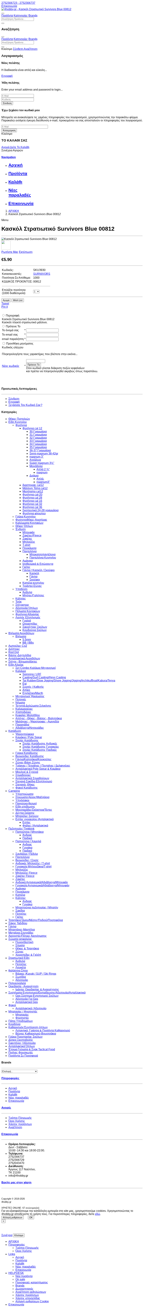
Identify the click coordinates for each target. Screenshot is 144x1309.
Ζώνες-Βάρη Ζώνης (27, 762)
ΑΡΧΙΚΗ (13, 1241)
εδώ (97, 1213)
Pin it (4, 306)
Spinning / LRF (31, 674)
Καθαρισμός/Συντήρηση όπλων (28, 1027)
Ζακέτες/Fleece (31, 535)
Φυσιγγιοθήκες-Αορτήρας (31, 519)
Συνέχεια (6, 1235)
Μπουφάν (28, 532)
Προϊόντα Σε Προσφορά (23, 1055)
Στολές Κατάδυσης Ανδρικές (39, 743)
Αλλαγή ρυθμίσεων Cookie (32, 1301)
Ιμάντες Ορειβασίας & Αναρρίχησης (37, 989)
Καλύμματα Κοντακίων (29, 522)
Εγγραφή (7, 75)
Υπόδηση (21, 589)
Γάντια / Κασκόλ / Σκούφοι (38, 570)
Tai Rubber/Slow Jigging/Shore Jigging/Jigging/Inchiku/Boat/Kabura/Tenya (68, 680)
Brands (32, 15)
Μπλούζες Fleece (26, 872)
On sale (20, 1279)
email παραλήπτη (13, 338)
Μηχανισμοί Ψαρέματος (29, 696)
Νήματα (20, 702)
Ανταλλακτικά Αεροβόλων (24, 658)
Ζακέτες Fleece (24, 875)
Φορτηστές (22, 1017)
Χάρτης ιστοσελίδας (27, 1298)
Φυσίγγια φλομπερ (34, 513)
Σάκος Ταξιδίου (17, 923)
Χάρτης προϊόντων (20, 1124)
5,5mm (26, 639)
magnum (42, 472)
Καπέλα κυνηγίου (33, 582)
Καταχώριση (9, 130)
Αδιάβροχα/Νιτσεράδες (29, 727)
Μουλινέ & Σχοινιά (26, 771)
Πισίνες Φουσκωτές (20, 1052)
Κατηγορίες (21, 15)
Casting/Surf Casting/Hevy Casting (44, 677)
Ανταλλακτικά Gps (26, 1002)
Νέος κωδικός (10, 365)
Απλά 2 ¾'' (43, 469)
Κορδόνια (14, 1024)
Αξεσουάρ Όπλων (26, 608)
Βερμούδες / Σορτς (27, 860)
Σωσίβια (20, 976)
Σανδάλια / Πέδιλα (26, 853)
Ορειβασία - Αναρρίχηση (23, 986)
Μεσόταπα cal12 (32, 491)
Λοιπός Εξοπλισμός (27, 617)
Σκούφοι (35, 579)
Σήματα (20, 945)
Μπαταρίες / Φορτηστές (22, 1011)
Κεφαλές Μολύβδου (27, 715)
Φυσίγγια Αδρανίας (27, 614)
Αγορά (5, 147)
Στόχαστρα (22, 604)
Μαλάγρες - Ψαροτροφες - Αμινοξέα (37, 721)
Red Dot (13, 652)
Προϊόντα (7, 15)
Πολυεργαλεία (17, 983)
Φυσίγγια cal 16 (32, 500)
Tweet (5, 303)
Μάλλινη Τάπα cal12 (35, 488)
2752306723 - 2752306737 (18, 2)
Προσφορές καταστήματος (31, 1282)
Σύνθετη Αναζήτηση (25, 48)
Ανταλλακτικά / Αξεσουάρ (30, 1008)
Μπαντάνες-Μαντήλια (21, 929)
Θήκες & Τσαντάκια (27, 948)
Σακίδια (20, 910)
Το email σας (10, 334)
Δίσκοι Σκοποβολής (20, 1039)
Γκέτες (26, 567)
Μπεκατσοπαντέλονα (42, 554)
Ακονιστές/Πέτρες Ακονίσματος (27, 935)
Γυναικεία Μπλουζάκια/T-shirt (33, 866)
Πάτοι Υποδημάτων (20, 1020)
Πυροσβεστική (24, 942)
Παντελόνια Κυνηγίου (43, 557)
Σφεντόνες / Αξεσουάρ (22, 1043)
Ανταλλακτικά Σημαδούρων (32, 778)
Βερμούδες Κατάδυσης (29, 756)
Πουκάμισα (29, 548)
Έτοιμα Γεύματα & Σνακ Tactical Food (31, 1049)
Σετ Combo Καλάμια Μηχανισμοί (35, 667)
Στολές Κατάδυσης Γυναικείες (40, 746)
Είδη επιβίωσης (25, 806)
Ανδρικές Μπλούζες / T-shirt (32, 863)
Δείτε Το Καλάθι (19, 147)
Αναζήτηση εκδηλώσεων (30, 1291)
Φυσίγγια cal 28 (32, 497)
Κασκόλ (34, 573)
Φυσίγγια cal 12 (32, 428)
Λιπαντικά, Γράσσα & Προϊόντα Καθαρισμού (42, 1030)
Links (11, 1254)
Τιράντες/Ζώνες (32, 585)
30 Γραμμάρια (38, 431)
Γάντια (33, 576)
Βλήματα (20, 636)
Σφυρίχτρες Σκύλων (34, 626)
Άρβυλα (27, 592)
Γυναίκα (27, 847)
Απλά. (40, 478)
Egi (24, 683)
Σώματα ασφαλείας (20, 939)
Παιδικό (27, 850)
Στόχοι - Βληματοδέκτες (22, 661)
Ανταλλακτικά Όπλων (21, 1046)
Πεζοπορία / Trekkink (21, 828)
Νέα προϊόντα (23, 1276)
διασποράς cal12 (33, 485)
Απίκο (26, 689)
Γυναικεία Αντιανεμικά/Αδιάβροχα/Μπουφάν (42, 885)
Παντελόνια (29, 551)
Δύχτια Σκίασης (25, 812)
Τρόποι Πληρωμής (20, 1117)
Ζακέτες (27, 538)
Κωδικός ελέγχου (12, 347)
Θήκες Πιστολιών (19, 418)
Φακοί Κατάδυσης (26, 787)
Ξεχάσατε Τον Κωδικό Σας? (25, 405)
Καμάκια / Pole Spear (28, 737)
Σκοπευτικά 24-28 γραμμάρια (40, 510)
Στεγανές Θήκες (25, 784)
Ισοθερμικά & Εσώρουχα (37, 563)
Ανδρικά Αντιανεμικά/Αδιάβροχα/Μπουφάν (41, 882)
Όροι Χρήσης (16, 1120)
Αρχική (12, 1088)
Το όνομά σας (10, 330)
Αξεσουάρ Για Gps (26, 998)
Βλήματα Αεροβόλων (21, 633)
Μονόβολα (36, 466)
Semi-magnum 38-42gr (44, 453)
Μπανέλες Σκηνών (26, 816)
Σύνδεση (7, 103)
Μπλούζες (28, 541)
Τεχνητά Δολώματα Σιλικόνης (33, 705)
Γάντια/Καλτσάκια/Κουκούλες (33, 759)
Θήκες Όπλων (24, 526)
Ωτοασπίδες (29, 623)
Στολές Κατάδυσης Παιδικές (39, 749)
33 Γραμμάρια (38, 440)
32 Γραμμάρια (38, 437)
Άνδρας (27, 834)
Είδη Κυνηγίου (17, 422)
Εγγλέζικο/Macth (32, 693)
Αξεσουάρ (21, 980)
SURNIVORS (41, 273)
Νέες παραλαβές (18, 1097)
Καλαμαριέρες (24, 708)
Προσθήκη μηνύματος (19, 343)
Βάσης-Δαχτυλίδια (19, 655)
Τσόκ (18, 601)
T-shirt (26, 544)
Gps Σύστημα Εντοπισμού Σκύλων (36, 995)
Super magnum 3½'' (42, 462)
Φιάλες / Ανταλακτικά (35, 825)
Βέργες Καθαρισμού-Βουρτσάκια (35, 1033)
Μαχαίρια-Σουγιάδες (21, 932)
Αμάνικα (27, 560)
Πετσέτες (21, 913)
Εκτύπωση (25, 251)
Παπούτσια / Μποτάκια (29, 831)
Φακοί (12, 1005)
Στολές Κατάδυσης (26, 740)
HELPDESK (16, 1273)
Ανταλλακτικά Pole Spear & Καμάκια (37, 768)
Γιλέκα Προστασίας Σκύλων (25, 1036)
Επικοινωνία (9, 6)
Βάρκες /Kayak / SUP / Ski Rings (35, 973)
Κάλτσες (20, 598)
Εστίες (26, 822)
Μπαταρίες (22, 1014)
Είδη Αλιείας (16, 664)
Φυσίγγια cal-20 (32, 494)
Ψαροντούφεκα (24, 734)
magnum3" (43, 481)
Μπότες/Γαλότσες (33, 595)
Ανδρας (27, 844)
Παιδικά (27, 838)
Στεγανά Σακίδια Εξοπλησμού (33, 781)
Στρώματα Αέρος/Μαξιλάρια (32, 797)
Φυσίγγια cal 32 (32, 503)
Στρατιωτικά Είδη (19, 957)
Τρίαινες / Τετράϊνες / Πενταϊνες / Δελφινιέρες (42, 765)
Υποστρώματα (24, 794)
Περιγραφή (12, 315)
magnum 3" (37, 456)
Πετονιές (20, 699)
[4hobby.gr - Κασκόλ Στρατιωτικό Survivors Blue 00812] (36, 9)
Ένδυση (20, 529)
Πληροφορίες (16, 1244)
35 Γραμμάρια (38, 447)
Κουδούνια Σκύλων (34, 630)
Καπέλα (20, 894)
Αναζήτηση (15, 1127)
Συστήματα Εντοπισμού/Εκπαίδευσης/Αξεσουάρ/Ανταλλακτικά (47, 992)
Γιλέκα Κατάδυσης (26, 753)
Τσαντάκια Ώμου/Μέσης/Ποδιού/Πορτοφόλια (35, 920)
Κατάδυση (14, 730)
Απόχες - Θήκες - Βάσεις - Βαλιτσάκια (38, 718)
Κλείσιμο (18, 1235)
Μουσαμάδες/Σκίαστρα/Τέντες (33, 809)
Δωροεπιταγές (24, 1288)
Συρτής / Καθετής (33, 686)
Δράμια (34, 475)
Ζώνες (19, 951)
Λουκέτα (20, 967)
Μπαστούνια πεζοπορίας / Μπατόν (36, 907)
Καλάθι (12, 1094)
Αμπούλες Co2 (17, 645)
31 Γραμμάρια (38, 434)
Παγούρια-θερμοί (26, 803)
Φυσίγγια (21, 425)
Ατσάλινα (35, 459)
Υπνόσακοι (22, 800)
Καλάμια (20, 671)
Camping (14, 790)
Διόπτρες (14, 648)
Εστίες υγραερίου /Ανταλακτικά (34, 819)
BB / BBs (28, 642)
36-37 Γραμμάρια (40, 450)
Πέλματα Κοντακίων (27, 611)
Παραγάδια (22, 724)
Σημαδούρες (23, 775)
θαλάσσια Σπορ (18, 970)
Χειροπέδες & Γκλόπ (28, 954)
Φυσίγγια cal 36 (32, 507)
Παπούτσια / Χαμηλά (28, 841)
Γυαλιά (26, 620)
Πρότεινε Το (13, 326)
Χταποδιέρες (23, 712)
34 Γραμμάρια (38, 444)
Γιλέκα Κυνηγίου (25, 516)
